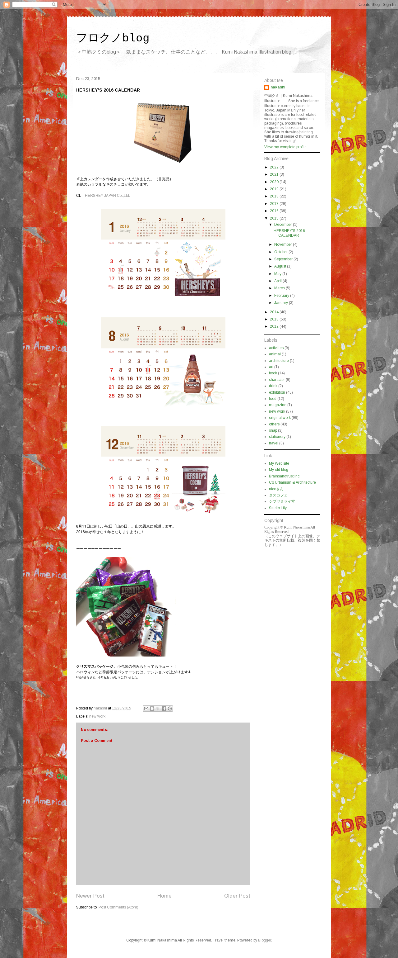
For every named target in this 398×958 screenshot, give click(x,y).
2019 (275, 189)
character (277, 379)
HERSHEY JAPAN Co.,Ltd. (107, 195)
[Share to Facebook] (164, 708)
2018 (275, 196)
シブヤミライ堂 (282, 501)
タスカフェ (278, 495)
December (283, 224)
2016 (275, 211)
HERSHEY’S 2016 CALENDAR (289, 233)
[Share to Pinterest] (170, 708)
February (282, 295)
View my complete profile (285, 147)
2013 (275, 319)
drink (273, 386)
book (273, 373)
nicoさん (276, 489)
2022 (275, 167)
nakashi (278, 87)
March (280, 288)
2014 (275, 312)
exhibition (277, 392)
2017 (275, 204)
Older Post (237, 896)
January (281, 303)
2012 (275, 326)
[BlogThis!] (152, 708)
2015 (275, 218)
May (278, 274)
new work (97, 716)
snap (273, 430)
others (274, 424)
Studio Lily (278, 508)
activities (276, 348)
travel (273, 443)
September (284, 259)
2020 (275, 182)
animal (275, 354)
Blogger (264, 940)
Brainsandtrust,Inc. (284, 476)
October (281, 252)
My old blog (278, 469)
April (278, 281)
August (280, 266)
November (283, 244)
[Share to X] (158, 708)
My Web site (279, 463)
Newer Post (90, 896)
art (271, 367)
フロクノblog (113, 38)
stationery (277, 436)
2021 (275, 174)
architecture (279, 360)
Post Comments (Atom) (118, 907)
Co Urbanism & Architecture (292, 482)
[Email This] (146, 708)
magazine (277, 405)
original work (280, 417)
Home (164, 896)
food (272, 398)
